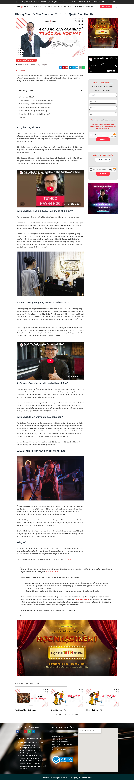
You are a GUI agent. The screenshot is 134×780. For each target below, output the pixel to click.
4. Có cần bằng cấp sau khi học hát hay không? (35, 107)
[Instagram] (21, 731)
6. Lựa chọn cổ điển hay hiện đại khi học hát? (34, 114)
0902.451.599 (99, 128)
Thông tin (44, 65)
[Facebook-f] (17, 731)
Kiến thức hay (35, 65)
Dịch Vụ (57, 6)
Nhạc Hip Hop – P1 (58, 710)
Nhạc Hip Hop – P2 (94, 710)
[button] (115, 6)
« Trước (59, 714)
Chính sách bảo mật (59, 739)
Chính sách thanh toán (60, 742)
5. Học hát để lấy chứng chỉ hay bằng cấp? (33, 111)
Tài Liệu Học (78, 6)
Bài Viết (66, 6)
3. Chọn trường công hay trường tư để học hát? (35, 104)
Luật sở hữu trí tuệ (59, 749)
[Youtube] (25, 731)
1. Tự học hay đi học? (26, 97)
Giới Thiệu (35, 6)
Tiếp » (76, 714)
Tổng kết (22, 117)
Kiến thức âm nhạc (24, 65)
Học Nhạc (46, 6)
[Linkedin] (33, 731)
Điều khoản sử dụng (59, 736)
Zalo (108, 128)
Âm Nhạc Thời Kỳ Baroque (26, 710)
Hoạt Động (90, 6)
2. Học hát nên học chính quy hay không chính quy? (36, 100)
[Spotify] (29, 731)
